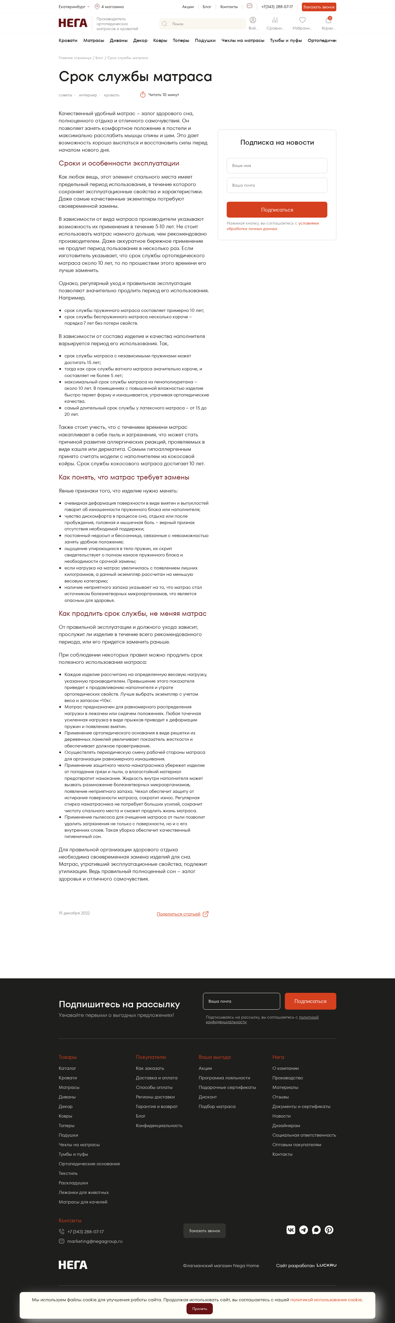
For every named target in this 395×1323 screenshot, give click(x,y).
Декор (140, 40)
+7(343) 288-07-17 (277, 7)
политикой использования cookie (326, 1299)
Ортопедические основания (89, 1163)
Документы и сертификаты (301, 1106)
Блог (207, 7)
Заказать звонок (319, 7)
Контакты (229, 7)
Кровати (68, 40)
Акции (188, 7)
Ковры (160, 40)
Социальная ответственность (304, 1135)
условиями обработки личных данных (273, 225)
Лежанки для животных (84, 1192)
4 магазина (112, 7)
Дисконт (208, 1097)
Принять (199, 1308)
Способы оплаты (154, 1087)
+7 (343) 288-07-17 (85, 1231)
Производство (287, 1077)
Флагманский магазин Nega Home (221, 1265)
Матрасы (93, 40)
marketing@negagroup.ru (95, 1241)
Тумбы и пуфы (286, 40)
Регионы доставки (155, 1097)
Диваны (119, 40)
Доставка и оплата (157, 1077)
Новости (281, 1116)
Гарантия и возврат (157, 1106)
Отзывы (280, 1097)
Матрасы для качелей (83, 1202)
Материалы (285, 1087)
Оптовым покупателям (296, 1144)
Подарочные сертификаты (227, 1087)
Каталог (67, 1068)
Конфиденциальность (159, 1125)
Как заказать (150, 1068)
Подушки (205, 40)
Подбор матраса (217, 1106)
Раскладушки (73, 1182)
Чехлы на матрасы (243, 40)
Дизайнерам (286, 1125)
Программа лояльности (224, 1077)
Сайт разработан (295, 1265)
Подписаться (277, 209)
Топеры (181, 40)
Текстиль (68, 1173)
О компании (285, 1068)
